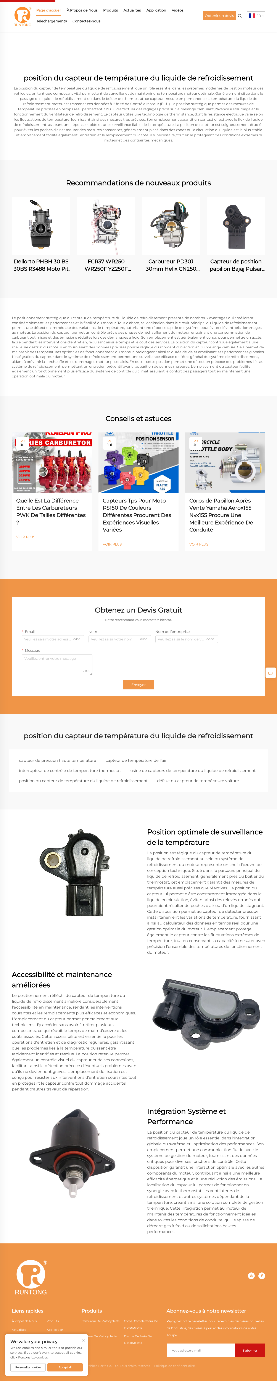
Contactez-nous (86, 21)
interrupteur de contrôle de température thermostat (70, 770)
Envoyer (138, 685)
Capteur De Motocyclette (99, 1336)
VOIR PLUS (25, 537)
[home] (23, 15)
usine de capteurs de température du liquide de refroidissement (193, 770)
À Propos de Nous (82, 10)
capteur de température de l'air (136, 760)
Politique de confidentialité (174, 1366)
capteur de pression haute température (57, 760)
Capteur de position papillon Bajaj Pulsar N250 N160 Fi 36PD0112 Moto (236, 265)
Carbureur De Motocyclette (101, 1321)
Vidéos (178, 10)
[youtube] (251, 1275)
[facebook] (261, 1275)
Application (156, 10)
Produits (110, 10)
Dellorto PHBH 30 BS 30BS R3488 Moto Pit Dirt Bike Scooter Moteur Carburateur (41, 265)
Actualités (132, 10)
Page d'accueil (48, 10)
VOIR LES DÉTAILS (41, 226)
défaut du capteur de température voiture (198, 780)
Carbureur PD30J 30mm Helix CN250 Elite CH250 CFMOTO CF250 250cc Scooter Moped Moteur (171, 265)
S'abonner (250, 1350)
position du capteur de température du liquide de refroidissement (83, 780)
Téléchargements (51, 21)
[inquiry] (271, 673)
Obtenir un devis (219, 16)
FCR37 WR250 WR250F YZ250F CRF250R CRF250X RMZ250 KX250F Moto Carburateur (106, 265)
